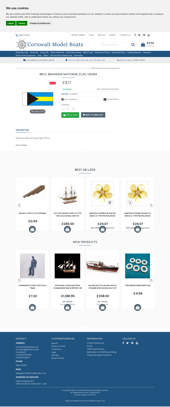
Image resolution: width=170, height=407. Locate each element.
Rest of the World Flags (50, 68)
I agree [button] (11, 23)
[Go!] (133, 44)
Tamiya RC (44, 52)
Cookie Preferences (95, 343)
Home (18, 68)
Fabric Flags (36, 68)
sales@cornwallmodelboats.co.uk (31, 373)
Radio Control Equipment (26, 55)
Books (45, 55)
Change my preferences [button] (40, 23)
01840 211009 (21, 365)
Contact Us (125, 35)
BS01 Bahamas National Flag (80, 68)
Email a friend (112, 99)
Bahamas (64, 68)
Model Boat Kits (22, 52)
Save (53, 83)
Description (22, 130)
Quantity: (65, 105)
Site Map (55, 355)
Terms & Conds (58, 346)
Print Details (21, 145)
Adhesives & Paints (102, 52)
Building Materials (134, 52)
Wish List (101, 35)
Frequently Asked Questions (99, 355)
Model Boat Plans (118, 52)
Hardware (147, 52)
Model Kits (34, 52)
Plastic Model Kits (57, 52)
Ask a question (70, 99)
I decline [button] (21, 23)
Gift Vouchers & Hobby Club (61, 55)
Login (91, 35)
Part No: (65, 94)
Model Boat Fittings (73, 52)
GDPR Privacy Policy (95, 349)
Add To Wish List (94, 114)
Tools (39, 55)
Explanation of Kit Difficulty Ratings (102, 352)
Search (112, 35)
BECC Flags (88, 52)
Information (78, 55)
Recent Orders (78, 35)
